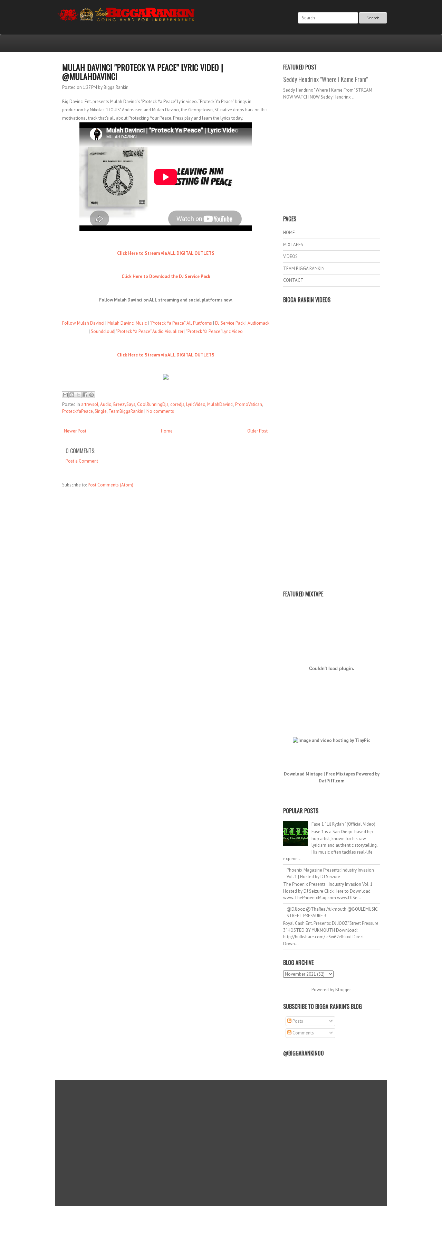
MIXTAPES (293, 245)
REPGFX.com (239, 1222)
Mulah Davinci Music (127, 323)
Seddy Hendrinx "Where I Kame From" (325, 79)
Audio (106, 404)
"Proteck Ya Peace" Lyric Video (214, 331)
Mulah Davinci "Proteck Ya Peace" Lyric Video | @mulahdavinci (142, 71)
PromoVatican (248, 404)
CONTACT (293, 280)
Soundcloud (102, 331)
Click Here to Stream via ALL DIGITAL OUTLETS (165, 253)
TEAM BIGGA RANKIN (304, 268)
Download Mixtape (303, 774)
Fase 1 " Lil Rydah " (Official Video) (343, 824)
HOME (289, 232)
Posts (297, 1021)
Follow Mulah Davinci (83, 323)
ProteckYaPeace (77, 411)
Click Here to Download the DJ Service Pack (166, 276)
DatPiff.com (331, 781)
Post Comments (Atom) (110, 485)
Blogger (342, 990)
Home (167, 431)
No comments (160, 411)
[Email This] (65, 394)
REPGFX (218, 1222)
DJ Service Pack (229, 323)
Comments (302, 1033)
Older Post (257, 431)
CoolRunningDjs (153, 404)
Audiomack (258, 323)
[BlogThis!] (71, 394)
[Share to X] (78, 394)
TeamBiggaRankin (125, 411)
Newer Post (75, 431)
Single (101, 411)
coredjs (177, 404)
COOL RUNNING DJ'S (269, 1216)
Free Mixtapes (340, 774)
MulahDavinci (220, 404)
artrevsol (89, 404)
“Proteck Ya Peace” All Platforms (181, 323)
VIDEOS (290, 256)
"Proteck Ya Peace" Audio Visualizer (149, 331)
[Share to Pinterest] (91, 394)
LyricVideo (195, 404)
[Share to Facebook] (84, 394)
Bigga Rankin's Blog (206, 1216)
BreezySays (124, 404)
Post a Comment (82, 461)
